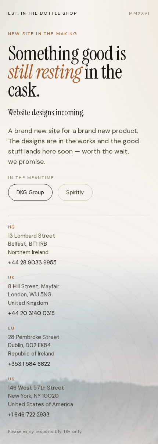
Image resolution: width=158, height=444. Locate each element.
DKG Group (30, 192)
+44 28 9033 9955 (32, 262)
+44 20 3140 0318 (31, 313)
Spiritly (75, 192)
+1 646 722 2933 (29, 414)
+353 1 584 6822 (29, 364)
